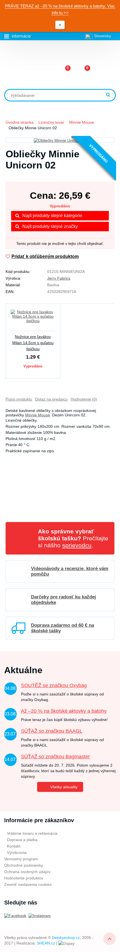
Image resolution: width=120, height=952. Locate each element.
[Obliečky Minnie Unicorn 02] (60, 140)
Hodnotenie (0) (84, 399)
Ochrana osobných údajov (27, 871)
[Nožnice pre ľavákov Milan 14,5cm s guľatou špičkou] (33, 319)
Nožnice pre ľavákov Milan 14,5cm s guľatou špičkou (33, 342)
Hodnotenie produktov (23, 878)
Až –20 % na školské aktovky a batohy (64, 711)
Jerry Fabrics (58, 278)
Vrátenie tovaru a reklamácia (32, 833)
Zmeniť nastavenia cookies (28, 884)
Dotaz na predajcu (51, 399)
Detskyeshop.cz (66, 937)
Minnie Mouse (81, 122)
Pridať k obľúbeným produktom (45, 256)
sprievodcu (77, 545)
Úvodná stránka (19, 122)
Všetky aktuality (64, 787)
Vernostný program (21, 859)
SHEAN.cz (46, 943)
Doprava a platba (22, 839)
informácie (21, 36)
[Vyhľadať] (109, 95)
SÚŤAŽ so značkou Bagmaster (55, 756)
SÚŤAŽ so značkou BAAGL (51, 731)
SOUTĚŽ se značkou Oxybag (54, 685)
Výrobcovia (17, 852)
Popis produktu (19, 399)
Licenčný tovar (51, 122)
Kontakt (13, 846)
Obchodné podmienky (23, 865)
